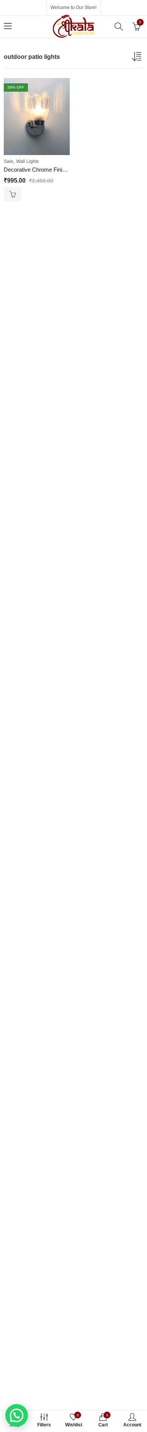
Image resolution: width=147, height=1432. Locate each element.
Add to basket (12, 194)
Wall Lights (27, 161)
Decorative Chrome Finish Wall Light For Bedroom (65, 169)
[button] (16, 1415)
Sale (8, 161)
